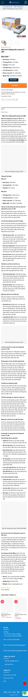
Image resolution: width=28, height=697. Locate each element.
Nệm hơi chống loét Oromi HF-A (6, 615)
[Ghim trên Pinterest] (14, 99)
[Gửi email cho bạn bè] (11, 99)
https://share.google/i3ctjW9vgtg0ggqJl (15, 645)
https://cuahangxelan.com (15, 584)
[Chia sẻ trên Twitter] (8, 99)
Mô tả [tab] (2, 109)
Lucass (21, 92)
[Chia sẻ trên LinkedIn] (16, 99)
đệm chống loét (6, 92)
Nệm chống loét (18, 7)
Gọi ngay (14, 85)
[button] (2, 2)
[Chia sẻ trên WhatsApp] (2, 99)
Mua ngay (13, 80)
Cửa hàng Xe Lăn (7, 7)
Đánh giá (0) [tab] (4, 112)
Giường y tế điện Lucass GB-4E (21, 615)
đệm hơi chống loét (15, 92)
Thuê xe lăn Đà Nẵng (14, 639)
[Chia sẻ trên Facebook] (5, 99)
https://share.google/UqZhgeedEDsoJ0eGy (15, 650)
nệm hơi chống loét (10, 93)
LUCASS (9, 96)
